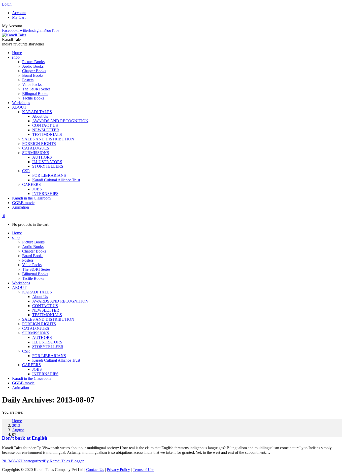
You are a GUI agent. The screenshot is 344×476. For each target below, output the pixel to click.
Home (17, 421)
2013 (16, 425)
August (18, 430)
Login (7, 4)
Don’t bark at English (24, 438)
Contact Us (95, 469)
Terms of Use (143, 469)
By (64, 461)
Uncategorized (32, 461)
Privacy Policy (118, 469)
